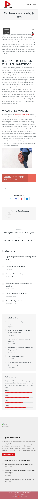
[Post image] (3, 257)
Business (6, 29)
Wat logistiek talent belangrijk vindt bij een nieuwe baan (19, 275)
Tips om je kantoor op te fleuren (16, 293)
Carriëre (6, 32)
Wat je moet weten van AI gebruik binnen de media (20, 323)
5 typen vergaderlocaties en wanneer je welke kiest (21, 258)
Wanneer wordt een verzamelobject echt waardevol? (19, 285)
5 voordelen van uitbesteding (15, 266)
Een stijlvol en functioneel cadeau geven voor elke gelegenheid (20, 349)
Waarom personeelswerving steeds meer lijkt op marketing (19, 364)
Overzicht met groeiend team (15, 301)
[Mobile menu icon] (34, 4)
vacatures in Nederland (22, 114)
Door (24, 188)
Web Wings (24, 496)
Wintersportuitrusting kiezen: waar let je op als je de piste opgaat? (20, 331)
